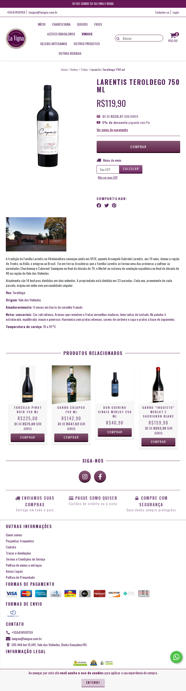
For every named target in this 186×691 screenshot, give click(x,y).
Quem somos (14, 534)
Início (42, 24)
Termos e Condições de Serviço (25, 559)
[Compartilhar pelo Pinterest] (114, 205)
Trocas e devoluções (18, 552)
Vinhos (87, 33)
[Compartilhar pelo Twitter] (106, 205)
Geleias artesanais (53, 43)
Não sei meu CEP (108, 177)
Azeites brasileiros (61, 33)
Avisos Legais (14, 571)
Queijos (82, 24)
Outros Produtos (87, 43)
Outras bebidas (70, 53)
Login (176, 12)
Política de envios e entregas (24, 565)
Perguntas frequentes (20, 540)
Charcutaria (61, 24)
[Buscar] (117, 38)
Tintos (84, 69)
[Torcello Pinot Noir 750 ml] (27, 384)
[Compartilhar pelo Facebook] (99, 205)
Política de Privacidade (20, 577)
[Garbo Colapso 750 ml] (71, 384)
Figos (98, 24)
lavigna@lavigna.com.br (43, 12)
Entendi (93, 682)
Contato (11, 546)
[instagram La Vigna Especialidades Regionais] (85, 477)
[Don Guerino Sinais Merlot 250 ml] (114, 384)
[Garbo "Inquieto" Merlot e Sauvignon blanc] (158, 384)
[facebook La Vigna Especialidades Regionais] (100, 477)
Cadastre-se (162, 12)
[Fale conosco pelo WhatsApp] (176, 657)
